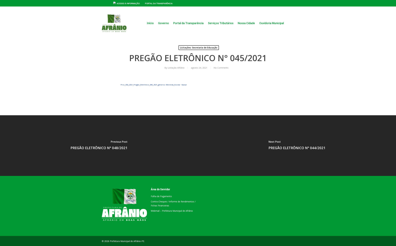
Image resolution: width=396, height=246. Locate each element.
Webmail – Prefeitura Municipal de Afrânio (172, 210)
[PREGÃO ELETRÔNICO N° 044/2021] (297, 145)
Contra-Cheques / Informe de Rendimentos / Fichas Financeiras (173, 203)
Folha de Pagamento (161, 196)
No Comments (221, 67)
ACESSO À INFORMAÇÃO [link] (128, 3)
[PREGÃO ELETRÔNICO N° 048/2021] (99, 145)
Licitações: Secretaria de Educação (198, 47)
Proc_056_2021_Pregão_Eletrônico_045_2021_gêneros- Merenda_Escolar (150, 85)
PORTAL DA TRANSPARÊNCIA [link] (158, 3)
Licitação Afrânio (176, 67)
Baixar (184, 85)
